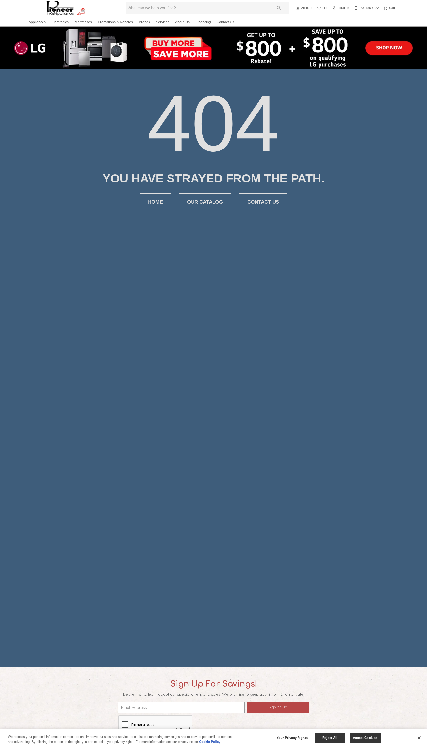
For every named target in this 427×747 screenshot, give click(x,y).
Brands (144, 22)
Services (162, 22)
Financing (203, 22)
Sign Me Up (278, 707)
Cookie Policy (209, 742)
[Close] (419, 737)
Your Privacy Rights (292, 738)
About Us (182, 22)
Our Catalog (205, 201)
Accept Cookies (365, 738)
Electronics (60, 22)
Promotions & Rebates (115, 22)
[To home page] (69, 8)
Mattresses (83, 22)
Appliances (37, 22)
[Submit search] (279, 8)
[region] (213, 738)
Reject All (329, 738)
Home (155, 201)
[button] (298, 8)
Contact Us (225, 22)
